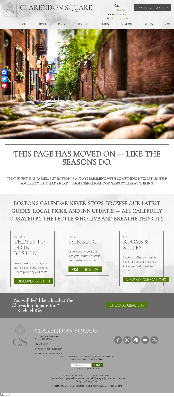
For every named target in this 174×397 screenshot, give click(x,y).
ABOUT (43, 24)
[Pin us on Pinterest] (136, 340)
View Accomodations (146, 279)
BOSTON (83, 24)
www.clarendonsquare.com (48, 353)
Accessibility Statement (63, 385)
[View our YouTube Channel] (145, 340)
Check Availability (152, 7)
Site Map (80, 385)
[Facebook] (4, 72)
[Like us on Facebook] (118, 340)
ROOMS (62, 24)
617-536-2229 (117, 10)
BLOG (167, 24)
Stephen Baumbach (117, 378)
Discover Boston (33, 281)
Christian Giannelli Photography (91, 378)
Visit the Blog (85, 269)
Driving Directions (119, 18)
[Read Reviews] (154, 340)
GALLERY (148, 24)
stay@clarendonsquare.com (48, 348)
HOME (24, 24)
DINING (104, 24)
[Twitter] (4, 79)
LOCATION (125, 24)
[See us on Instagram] (127, 340)
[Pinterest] (4, 85)
